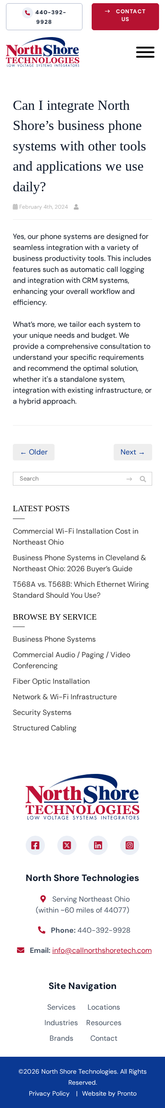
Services (61, 1007)
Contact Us (131, 15)
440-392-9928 (50, 17)
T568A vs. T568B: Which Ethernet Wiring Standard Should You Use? (81, 589)
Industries (61, 1022)
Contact (103, 1038)
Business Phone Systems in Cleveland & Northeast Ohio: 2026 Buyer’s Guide (79, 563)
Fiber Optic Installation (51, 681)
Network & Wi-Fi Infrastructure (65, 697)
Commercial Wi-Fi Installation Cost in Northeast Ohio (75, 536)
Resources (103, 1022)
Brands (61, 1038)
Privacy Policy (49, 1093)
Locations (104, 1007)
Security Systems (42, 712)
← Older (34, 452)
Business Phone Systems (54, 639)
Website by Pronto (109, 1093)
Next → (133, 452)
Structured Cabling (45, 728)
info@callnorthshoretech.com (102, 950)
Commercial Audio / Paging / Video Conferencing (71, 660)
